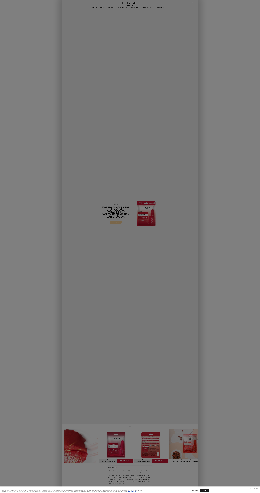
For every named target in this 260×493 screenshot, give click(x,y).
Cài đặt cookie (194, 490)
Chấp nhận (204, 490)
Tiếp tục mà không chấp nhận (253, 488)
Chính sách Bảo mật (131, 491)
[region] (130, 489)
